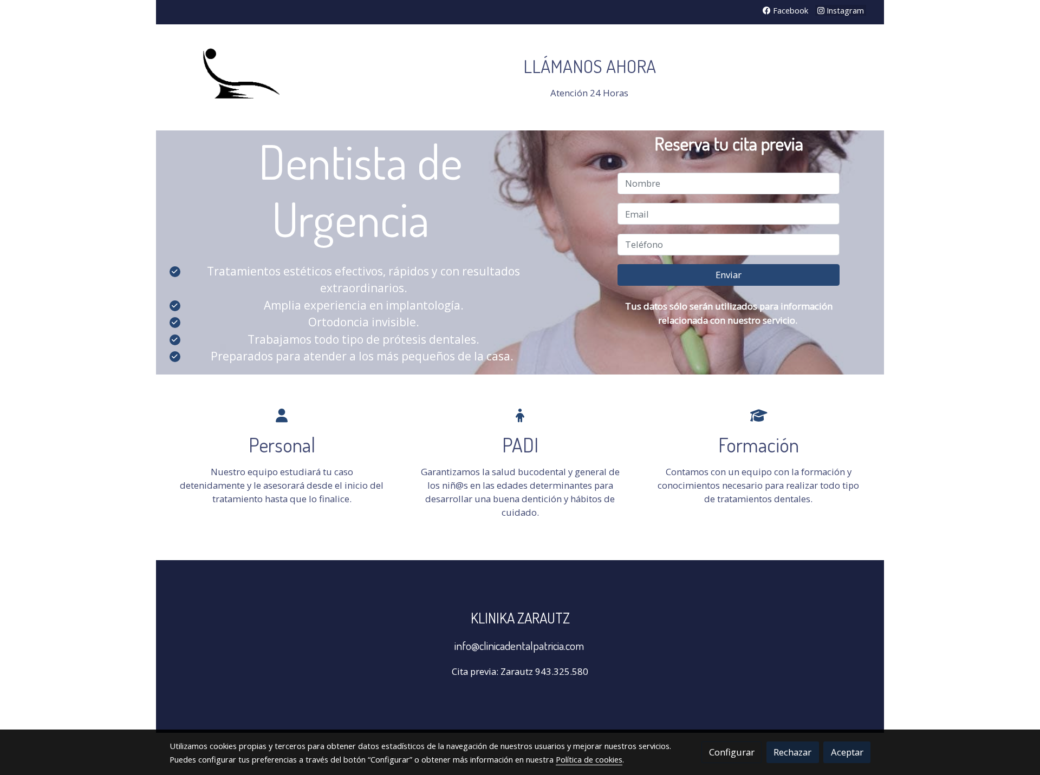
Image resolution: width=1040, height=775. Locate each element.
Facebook (789, 10)
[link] (239, 77)
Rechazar (792, 752)
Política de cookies (589, 759)
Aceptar (847, 752)
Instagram (844, 10)
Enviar (729, 275)
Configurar (732, 752)
